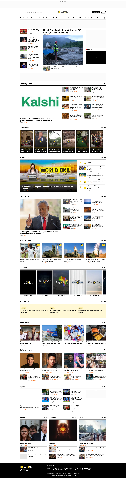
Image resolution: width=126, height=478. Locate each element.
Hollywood (57, 69)
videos (69, 17)
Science (93, 17)
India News (24, 323)
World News (25, 196)
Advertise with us (50, 473)
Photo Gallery (25, 240)
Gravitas (33, 17)
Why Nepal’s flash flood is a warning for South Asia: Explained (90, 311)
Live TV (22, 17)
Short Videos (25, 127)
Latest (27, 17)
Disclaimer (70, 473)
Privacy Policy (77, 473)
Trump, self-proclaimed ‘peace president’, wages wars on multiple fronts (34, 311)
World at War (45, 295)
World (38, 17)
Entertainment (50, 17)
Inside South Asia (78, 295)
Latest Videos (25, 158)
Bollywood (91, 372)
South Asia (83, 418)
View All (103, 83)
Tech (98, 17)
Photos (75, 17)
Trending (25, 122)
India (43, 17)
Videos (27, 190)
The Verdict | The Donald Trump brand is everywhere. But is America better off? (63, 311)
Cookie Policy (58, 473)
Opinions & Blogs (26, 301)
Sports (58, 17)
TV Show (81, 17)
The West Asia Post (94, 295)
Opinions (64, 17)
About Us (64, 473)
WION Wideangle (28, 295)
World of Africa (61, 295)
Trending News (26, 84)
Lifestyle (87, 17)
